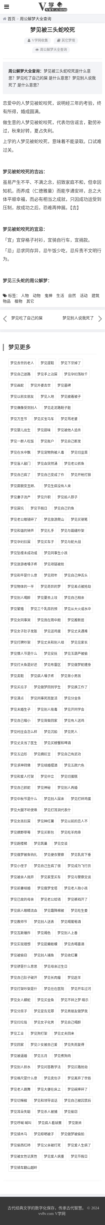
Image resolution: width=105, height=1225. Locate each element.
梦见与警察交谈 (79, 877)
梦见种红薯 (45, 821)
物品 (7, 301)
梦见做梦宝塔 (47, 888)
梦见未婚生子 (20, 710)
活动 (84, 296)
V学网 (60, 1214)
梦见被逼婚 (18, 1056)
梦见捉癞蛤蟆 (47, 944)
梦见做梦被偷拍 (72, 1134)
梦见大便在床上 (49, 1089)
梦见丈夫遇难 (77, 631)
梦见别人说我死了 (78, 318)
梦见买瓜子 (18, 687)
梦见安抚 (50, 654)
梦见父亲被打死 (49, 1145)
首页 (11, 19)
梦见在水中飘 (20, 453)
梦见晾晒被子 (44, 1134)
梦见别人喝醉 (20, 598)
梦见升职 (44, 497)
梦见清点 (17, 698)
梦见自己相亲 (74, 598)
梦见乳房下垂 (81, 855)
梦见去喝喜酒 (74, 944)
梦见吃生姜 (79, 911)
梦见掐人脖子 (67, 497)
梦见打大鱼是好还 (23, 665)
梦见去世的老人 (22, 363)
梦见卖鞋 (17, 676)
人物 (25, 296)
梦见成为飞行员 (79, 866)
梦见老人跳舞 (20, 1089)
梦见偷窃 (71, 1112)
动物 (37, 296)
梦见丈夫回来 (64, 1034)
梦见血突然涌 (47, 464)
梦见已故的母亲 (22, 899)
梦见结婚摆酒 (47, 765)
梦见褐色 (44, 933)
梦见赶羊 (74, 978)
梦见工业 (17, 1034)
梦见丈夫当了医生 (23, 743)
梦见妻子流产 (20, 497)
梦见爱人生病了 (79, 1145)
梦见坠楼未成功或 (23, 553)
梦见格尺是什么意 (23, 1078)
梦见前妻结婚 (20, 888)
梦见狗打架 (39, 1034)
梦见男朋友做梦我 (74, 1011)
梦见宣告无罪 (44, 1011)
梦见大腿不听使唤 (23, 810)
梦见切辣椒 (18, 1101)
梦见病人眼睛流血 (23, 911)
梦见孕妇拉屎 (20, 542)
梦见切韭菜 (79, 453)
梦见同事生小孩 (55, 553)
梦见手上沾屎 (47, 374)
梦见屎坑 (17, 508)
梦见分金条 (72, 698)
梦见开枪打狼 (81, 475)
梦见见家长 (79, 642)
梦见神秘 (44, 788)
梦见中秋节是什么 (23, 799)
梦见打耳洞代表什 (57, 810)
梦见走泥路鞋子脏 (57, 408)
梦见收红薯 (69, 955)
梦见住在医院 (54, 989)
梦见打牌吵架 (20, 642)
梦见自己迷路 (20, 374)
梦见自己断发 (71, 441)
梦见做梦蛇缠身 (79, 665)
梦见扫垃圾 (18, 1022)
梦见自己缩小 (20, 721)
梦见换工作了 (77, 687)
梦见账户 (47, 441)
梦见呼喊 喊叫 (20, 1123)
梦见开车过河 (81, 989)
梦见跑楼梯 (18, 844)
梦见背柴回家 (47, 721)
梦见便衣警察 (54, 855)
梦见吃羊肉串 (71, 832)
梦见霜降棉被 (54, 911)
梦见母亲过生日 (55, 967)
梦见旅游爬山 (54, 520)
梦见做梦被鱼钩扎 (23, 855)
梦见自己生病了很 (47, 866)
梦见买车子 (45, 542)
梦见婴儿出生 (20, 430)
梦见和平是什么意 (23, 575)
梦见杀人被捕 (47, 1112)
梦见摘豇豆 (42, 754)
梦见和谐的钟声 (22, 531)
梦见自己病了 (20, 475)
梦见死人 (71, 732)
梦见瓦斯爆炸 (20, 933)
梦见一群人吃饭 (22, 441)
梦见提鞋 (47, 363)
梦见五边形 (18, 754)
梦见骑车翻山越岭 (23, 1168)
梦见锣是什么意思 (23, 967)
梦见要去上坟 (47, 598)
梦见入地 (47, 397)
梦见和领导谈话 (45, 1101)
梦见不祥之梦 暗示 (74, 1000)
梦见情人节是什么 (23, 654)
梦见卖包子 (52, 1078)
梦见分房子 (18, 1011)
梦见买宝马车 (44, 419)
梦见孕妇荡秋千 (76, 374)
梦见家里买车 (51, 877)
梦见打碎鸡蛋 (81, 799)
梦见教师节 (18, 922)
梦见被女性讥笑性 (23, 1157)
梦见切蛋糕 (69, 777)
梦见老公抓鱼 (74, 464)
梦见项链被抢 (54, 564)
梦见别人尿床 (54, 799)
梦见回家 (17, 1045)
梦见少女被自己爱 (44, 1045)
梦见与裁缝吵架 (72, 531)
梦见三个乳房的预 (44, 609)
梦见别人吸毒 (47, 710)
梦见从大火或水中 (77, 609)
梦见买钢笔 (79, 520)
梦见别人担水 (20, 1067)
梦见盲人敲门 (20, 464)
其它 (30, 301)
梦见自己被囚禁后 (77, 1101)
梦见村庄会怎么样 (23, 732)
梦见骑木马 (18, 1134)
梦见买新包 (45, 832)
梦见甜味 (44, 430)
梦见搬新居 (75, 620)
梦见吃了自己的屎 (32, 78)
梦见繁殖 (17, 609)
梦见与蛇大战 (71, 542)
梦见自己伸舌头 (76, 575)
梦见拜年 (50, 575)
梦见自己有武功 (69, 754)
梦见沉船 (50, 732)
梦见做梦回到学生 (47, 687)
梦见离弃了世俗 (79, 1078)
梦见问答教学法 (49, 1067)
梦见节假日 (39, 508)
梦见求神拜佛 (20, 765)
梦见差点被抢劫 (79, 587)
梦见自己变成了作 (50, 475)
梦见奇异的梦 (51, 587)
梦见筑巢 (40, 844)
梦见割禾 (75, 1123)
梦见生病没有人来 (57, 486)
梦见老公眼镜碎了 (23, 520)
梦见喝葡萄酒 (71, 922)
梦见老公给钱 (51, 899)
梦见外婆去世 (41, 385)
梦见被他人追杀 (69, 430)
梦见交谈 (60, 844)
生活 (60, 296)
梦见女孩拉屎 (20, 821)
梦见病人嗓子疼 (42, 676)
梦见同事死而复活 (44, 698)
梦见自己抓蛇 (20, 788)
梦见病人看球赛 (50, 1123)
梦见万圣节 (18, 419)
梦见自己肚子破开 (23, 978)
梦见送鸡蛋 (52, 631)
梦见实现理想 (20, 944)
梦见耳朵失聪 (20, 1112)
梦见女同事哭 (20, 620)
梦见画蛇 (17, 385)
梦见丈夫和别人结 (50, 642)
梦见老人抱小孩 (76, 888)
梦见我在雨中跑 (49, 620)
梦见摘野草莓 (20, 832)
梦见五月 (40, 1056)
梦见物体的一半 (22, 587)
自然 (72, 296)
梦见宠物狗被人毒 (50, 453)
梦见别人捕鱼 (44, 955)
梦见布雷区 (52, 665)
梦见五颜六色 (74, 765)
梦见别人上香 (67, 933)
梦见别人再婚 (67, 788)
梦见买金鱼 (45, 1000)
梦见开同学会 (74, 710)
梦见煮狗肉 (62, 1056)
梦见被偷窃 (18, 955)
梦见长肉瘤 (52, 978)
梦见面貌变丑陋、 (23, 486)
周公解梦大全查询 (35, 19)
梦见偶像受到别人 (23, 408)
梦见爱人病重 (54, 1157)
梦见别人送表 (44, 922)
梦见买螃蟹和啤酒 (57, 743)
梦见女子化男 (44, 1022)
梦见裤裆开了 (77, 899)
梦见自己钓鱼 (64, 508)
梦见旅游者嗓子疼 (23, 564)
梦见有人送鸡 (74, 721)
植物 (18, 301)
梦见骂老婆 (69, 419)
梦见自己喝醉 (71, 1022)
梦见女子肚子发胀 (23, 631)
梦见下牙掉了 (71, 363)
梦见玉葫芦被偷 (76, 654)
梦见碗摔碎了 (77, 1089)
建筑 (95, 296)
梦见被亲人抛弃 (22, 877)
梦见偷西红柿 (20, 1145)
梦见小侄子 (18, 866)
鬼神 (48, 296)
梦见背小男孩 (71, 676)
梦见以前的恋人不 (74, 821)
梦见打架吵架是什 (23, 989)
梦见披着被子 (71, 397)
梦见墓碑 (64, 385)
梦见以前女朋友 (22, 397)
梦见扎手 (47, 531)
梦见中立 (47, 777)
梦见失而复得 (74, 1045)
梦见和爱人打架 (22, 777)
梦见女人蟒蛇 (20, 1000)
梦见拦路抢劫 (77, 1067)
